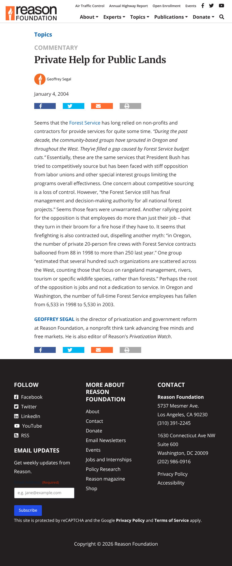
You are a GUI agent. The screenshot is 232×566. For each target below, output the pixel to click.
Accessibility (171, 482)
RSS (25, 435)
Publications (169, 17)
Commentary (56, 48)
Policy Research (103, 469)
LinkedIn (30, 416)
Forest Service (84, 122)
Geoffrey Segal (54, 319)
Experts (112, 17)
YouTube (32, 426)
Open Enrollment (166, 5)
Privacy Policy (173, 474)
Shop (91, 488)
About (87, 17)
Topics (137, 17)
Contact (94, 421)
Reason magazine (105, 478)
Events (190, 5)
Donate (201, 17)
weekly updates (40, 462)
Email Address (36, 482)
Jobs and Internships (109, 459)
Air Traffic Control (89, 5)
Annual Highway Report (128, 5)
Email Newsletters (106, 440)
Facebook (32, 397)
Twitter (29, 406)
